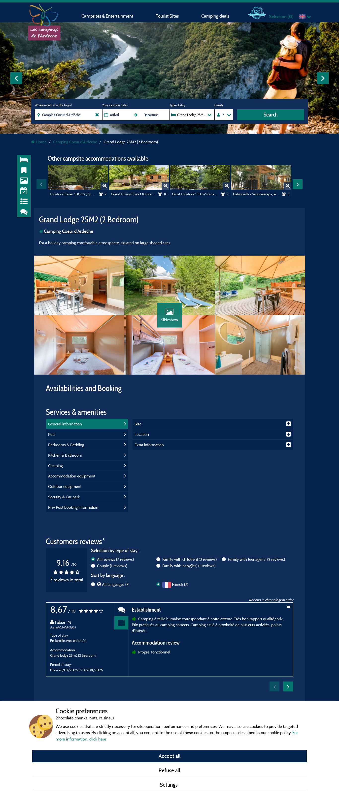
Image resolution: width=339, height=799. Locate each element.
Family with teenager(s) (256, 559)
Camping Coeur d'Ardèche (68, 231)
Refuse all (169, 770)
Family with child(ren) (189, 559)
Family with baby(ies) (188, 565)
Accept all (169, 756)
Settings (169, 784)
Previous (16, 78)
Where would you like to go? (53, 105)
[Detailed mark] (121, 623)
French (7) (180, 584)
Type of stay (177, 105)
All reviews (115, 559)
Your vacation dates (115, 105)
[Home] (44, 14)
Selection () (281, 16)
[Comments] (121, 609)
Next (323, 78)
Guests (218, 105)
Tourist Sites (167, 16)
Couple (112, 565)
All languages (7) (115, 584)
